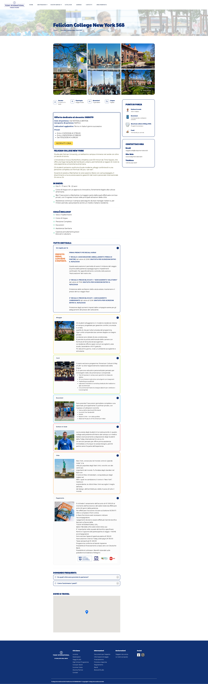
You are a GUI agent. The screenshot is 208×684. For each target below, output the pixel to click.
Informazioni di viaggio (101, 657)
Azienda (78, 4)
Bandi (96, 667)
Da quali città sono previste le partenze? (73, 577)
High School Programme (81, 662)
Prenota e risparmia (100, 662)
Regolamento (98, 665)
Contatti (89, 4)
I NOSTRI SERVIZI (55, 4)
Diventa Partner (78, 670)
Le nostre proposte (122, 657)
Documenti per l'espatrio (102, 654)
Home (55, 30)
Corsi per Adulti (78, 665)
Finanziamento (99, 659)
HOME (31, 4)
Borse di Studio (99, 670)
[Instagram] (142, 654)
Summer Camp (78, 667)
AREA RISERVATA (102, 4)
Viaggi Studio (77, 659)
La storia (75, 654)
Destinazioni (41, 4)
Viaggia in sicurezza (122, 654)
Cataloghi (68, 4)
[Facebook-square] (138, 654)
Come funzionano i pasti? (67, 583)
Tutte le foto (147, 90)
